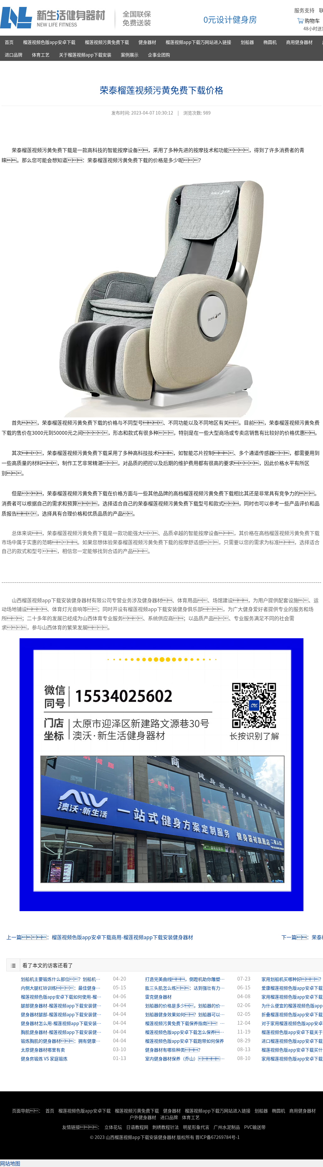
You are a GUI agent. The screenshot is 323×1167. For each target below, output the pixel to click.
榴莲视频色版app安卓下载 (49, 42)
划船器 (247, 42)
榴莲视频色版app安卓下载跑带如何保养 (184, 1041)
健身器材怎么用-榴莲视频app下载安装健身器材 (62, 1023)
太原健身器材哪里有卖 (43, 1049)
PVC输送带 (255, 1127)
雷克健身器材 (158, 996)
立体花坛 (113, 1127)
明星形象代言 (196, 1127)
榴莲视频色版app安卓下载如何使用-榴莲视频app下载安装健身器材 (62, 996)
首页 (9, 42)
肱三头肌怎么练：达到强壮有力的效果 (186, 988)
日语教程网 (137, 1127)
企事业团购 (159, 54)
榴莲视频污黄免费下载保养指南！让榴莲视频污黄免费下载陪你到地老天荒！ (186, 1023)
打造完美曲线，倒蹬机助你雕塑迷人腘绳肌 (186, 979)
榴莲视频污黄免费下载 (107, 42)
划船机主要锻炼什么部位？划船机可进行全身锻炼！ (62, 979)
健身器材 (147, 42)
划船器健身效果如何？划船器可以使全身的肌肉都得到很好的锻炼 (186, 1014)
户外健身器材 (143, 1117)
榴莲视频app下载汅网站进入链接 (198, 42)
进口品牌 (13, 54)
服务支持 (304, 10)
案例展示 (129, 54)
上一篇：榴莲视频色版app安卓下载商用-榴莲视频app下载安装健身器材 (99, 937)
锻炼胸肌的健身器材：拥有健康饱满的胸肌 (62, 1041)
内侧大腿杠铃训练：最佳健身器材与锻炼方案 (62, 988)
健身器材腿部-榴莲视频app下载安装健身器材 (62, 1014)
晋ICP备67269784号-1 (217, 1137)
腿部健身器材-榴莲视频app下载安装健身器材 (62, 1005)
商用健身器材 (299, 42)
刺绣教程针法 (165, 1127)
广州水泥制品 (227, 1127)
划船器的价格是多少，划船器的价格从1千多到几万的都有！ (186, 1005)
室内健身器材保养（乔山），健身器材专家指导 (186, 1058)
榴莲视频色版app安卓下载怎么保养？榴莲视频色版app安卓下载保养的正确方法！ (186, 1032)
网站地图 (10, 1163)
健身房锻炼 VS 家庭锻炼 (44, 1058)
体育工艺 (41, 54)
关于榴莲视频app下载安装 (85, 54)
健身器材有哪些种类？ (174, 1049)
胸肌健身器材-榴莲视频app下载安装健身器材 (62, 1032)
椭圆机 (270, 42)
